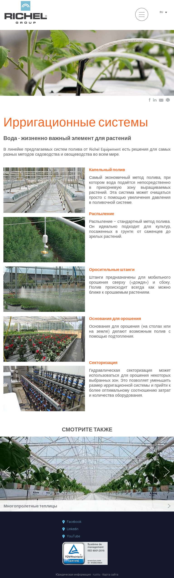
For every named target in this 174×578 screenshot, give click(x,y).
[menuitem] (163, 12)
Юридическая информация (73, 574)
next (167, 476)
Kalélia (96, 574)
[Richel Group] (26, 24)
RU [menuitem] (161, 12)
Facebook (74, 522)
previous (9, 476)
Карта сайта (110, 574)
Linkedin (72, 529)
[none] (163, 12)
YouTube (73, 536)
